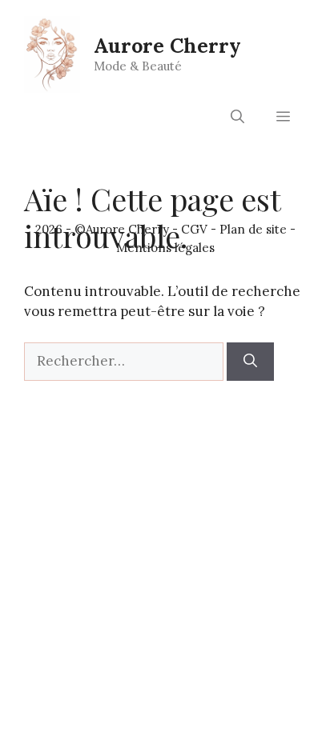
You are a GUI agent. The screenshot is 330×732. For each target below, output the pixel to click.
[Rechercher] (250, 361)
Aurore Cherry (167, 45)
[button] (237, 117)
